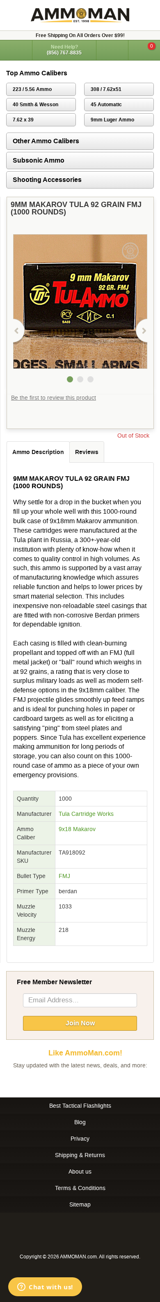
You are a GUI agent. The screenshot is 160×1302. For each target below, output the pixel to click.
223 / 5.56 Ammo (32, 89)
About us (80, 1171)
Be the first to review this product (53, 397)
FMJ (64, 876)
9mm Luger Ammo (112, 120)
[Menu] (16, 49)
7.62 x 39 (23, 120)
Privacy (80, 1138)
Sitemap (80, 1204)
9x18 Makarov (77, 829)
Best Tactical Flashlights (80, 1105)
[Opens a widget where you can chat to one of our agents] (45, 1287)
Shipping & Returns (80, 1155)
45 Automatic (106, 104)
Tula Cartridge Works (86, 814)
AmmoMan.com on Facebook (78, 1082)
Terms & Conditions (80, 1188)
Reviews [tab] (86, 452)
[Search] (112, 50)
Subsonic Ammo (38, 160)
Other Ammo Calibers (46, 140)
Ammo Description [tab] (38, 452)
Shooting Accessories (47, 179)
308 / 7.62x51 (106, 89)
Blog (80, 1122)
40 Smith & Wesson (35, 104)
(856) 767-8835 (64, 53)
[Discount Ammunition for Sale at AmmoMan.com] (80, 15)
